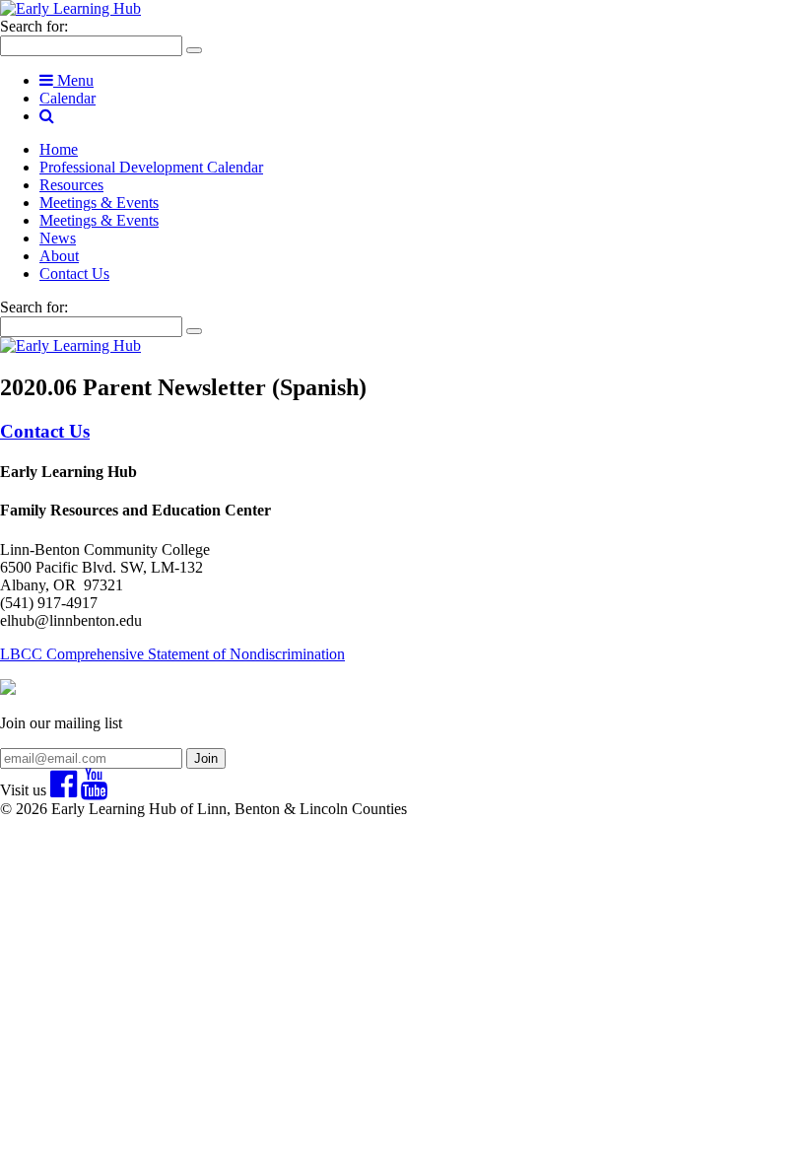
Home (58, 149)
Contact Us (74, 273)
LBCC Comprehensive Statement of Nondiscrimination (172, 654)
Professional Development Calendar (151, 167)
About (59, 255)
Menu (73, 80)
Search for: (34, 26)
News (57, 238)
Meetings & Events (99, 202)
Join (206, 758)
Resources (71, 184)
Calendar (67, 98)
